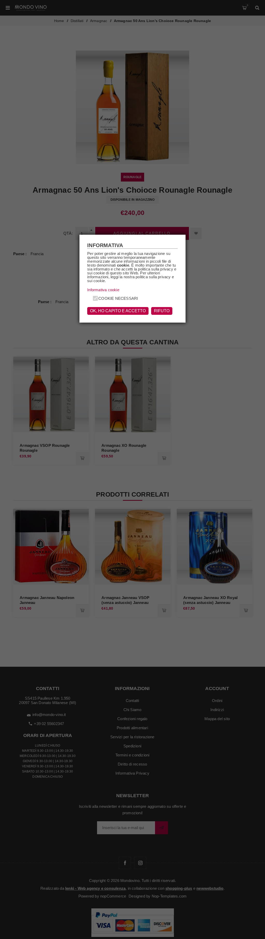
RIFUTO (162, 311)
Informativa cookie (103, 290)
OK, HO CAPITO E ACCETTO (118, 311)
